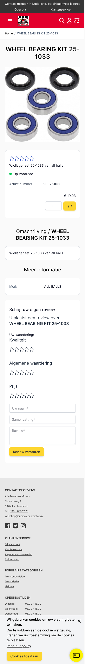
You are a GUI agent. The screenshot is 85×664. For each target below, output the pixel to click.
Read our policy (19, 646)
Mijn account (12, 544)
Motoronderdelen (15, 576)
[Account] (69, 20)
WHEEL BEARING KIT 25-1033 (37, 33)
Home (9, 33)
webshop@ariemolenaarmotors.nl (24, 516)
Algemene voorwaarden (18, 554)
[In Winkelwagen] (69, 206)
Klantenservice (61, 9)
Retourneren (12, 559)
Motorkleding (12, 581)
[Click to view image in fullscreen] (42, 104)
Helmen (9, 586)
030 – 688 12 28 (19, 511)
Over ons (20, 9)
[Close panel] (79, 621)
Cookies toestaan (24, 656)
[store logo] (23, 21)
